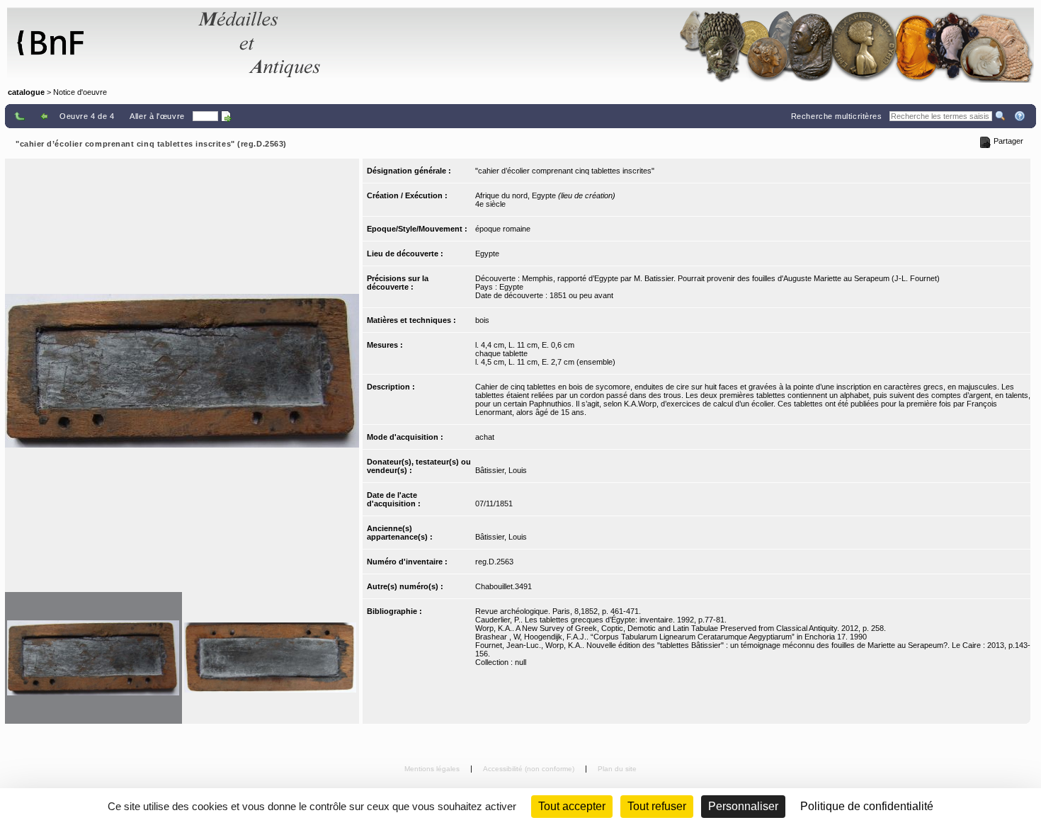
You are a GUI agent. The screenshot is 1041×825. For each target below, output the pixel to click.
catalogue (26, 92)
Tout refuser (656, 806)
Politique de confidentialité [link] (866, 806)
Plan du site (617, 769)
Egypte (487, 253)
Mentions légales (433, 769)
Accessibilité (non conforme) (529, 769)
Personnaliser (743, 806)
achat (484, 437)
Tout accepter (571, 806)
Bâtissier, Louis (501, 470)
